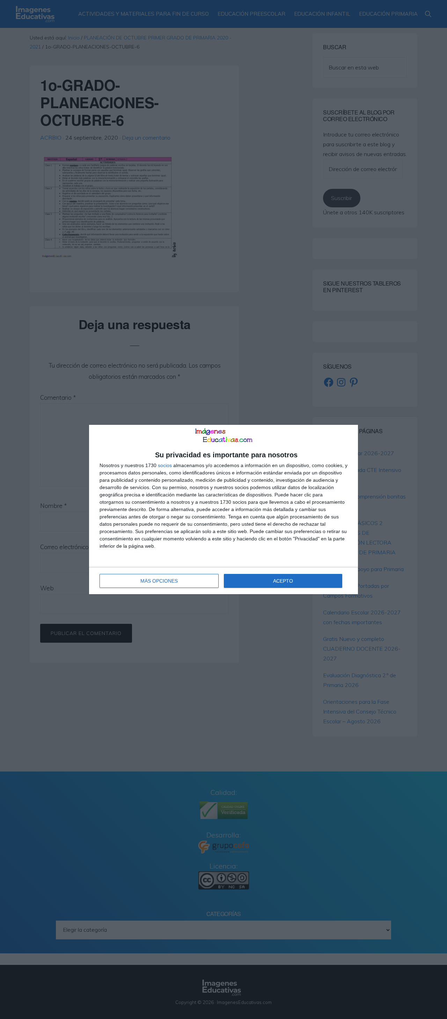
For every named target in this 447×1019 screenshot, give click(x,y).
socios (165, 465)
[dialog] (223, 510)
